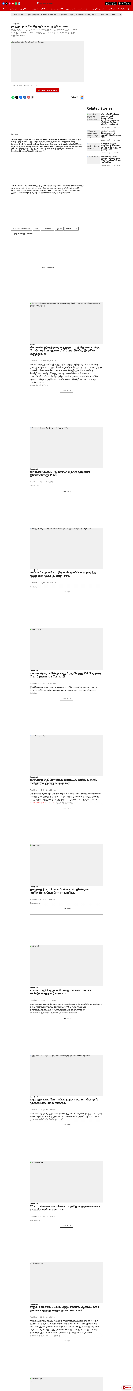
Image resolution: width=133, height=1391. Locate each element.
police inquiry (47, 229)
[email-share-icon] (28, 98)
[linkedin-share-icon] (24, 98)
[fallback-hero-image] (93, 117)
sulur (36, 229)
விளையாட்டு (57, 9)
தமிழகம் (13, 9)
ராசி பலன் (83, 9)
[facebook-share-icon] (20, 98)
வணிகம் (111, 9)
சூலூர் (59, 229)
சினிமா (44, 9)
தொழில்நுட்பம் (97, 9)
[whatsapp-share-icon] (13, 98)
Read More (67, 391)
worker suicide (71, 229)
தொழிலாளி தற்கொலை (23, 234)
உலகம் (35, 9)
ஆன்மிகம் (70, 9)
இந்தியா (24, 9)
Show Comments (47, 268)
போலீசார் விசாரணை (22, 229)
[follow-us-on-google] (82, 97)
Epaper (128, 1387)
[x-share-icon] (16, 98)
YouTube (121, 9)
